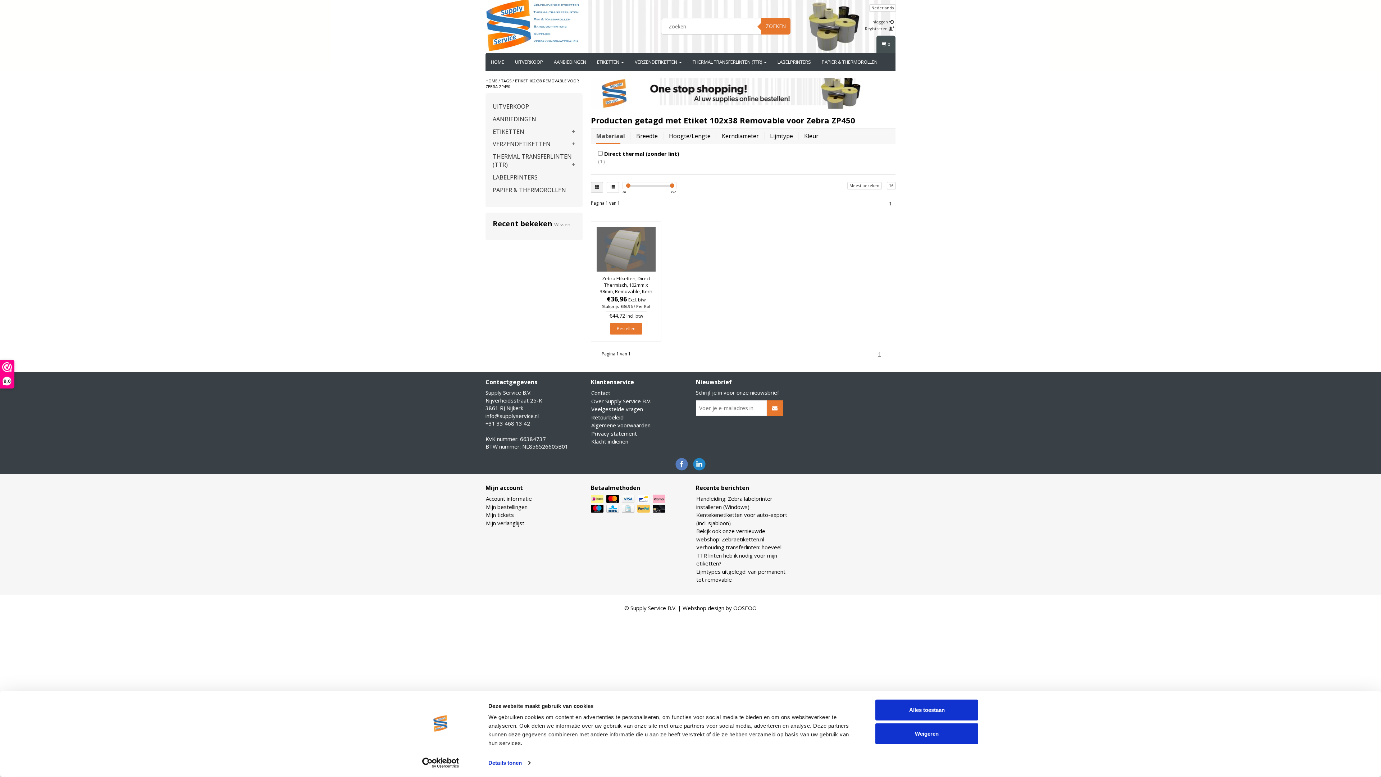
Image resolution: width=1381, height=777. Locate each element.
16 (891, 185)
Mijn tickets (500, 514)
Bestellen (626, 329)
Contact (600, 392)
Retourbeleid (607, 417)
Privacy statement (614, 433)
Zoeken (776, 26)
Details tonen (505, 763)
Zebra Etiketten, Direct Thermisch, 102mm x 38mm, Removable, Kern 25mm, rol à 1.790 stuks (626, 288)
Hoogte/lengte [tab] (690, 136)
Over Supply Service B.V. (621, 401)
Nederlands (882, 7)
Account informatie (509, 498)
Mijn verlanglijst (505, 523)
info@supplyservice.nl (512, 415)
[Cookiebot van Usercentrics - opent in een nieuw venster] (440, 763)
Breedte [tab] (647, 136)
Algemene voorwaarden (621, 425)
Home (497, 62)
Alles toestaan (927, 710)
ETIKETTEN (608, 62)
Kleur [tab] (811, 136)
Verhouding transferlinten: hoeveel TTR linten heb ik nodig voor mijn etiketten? (738, 555)
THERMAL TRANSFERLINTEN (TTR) (728, 62)
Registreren (877, 28)
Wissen (562, 224)
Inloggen (880, 21)
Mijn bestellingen (507, 506)
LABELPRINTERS (794, 62)
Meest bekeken (864, 185)
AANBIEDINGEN (570, 62)
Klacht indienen (609, 441)
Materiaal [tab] (610, 136)
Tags (506, 80)
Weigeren (927, 733)
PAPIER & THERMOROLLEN (850, 62)
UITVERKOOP (529, 62)
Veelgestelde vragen (617, 409)
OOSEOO (745, 608)
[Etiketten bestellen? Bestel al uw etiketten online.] (532, 25)
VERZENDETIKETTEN (656, 62)
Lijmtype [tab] (781, 136)
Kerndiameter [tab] (740, 136)
